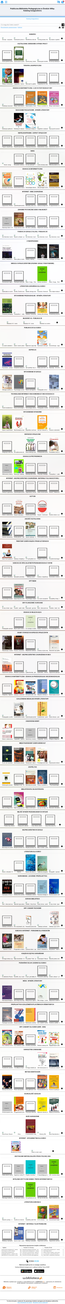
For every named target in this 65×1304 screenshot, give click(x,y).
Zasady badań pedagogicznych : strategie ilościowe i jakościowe (14, 1249)
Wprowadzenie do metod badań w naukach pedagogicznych (13, 1255)
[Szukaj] (63, 24)
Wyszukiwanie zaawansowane (9, 27)
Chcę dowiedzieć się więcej (25, 1302)
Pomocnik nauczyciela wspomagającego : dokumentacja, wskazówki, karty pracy (38, 1255)
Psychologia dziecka (48, 1250)
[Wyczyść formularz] (59, 28)
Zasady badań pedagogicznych (8, 1252)
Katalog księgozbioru (32, 18)
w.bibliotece (40, 1281)
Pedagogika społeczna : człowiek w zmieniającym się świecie (13, 1253)
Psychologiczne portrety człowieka (8, 1250)
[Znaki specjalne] (63, 28)
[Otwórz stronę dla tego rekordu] (7, 38)
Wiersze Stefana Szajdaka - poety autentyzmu (53, 1252)
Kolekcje (20, 27)
